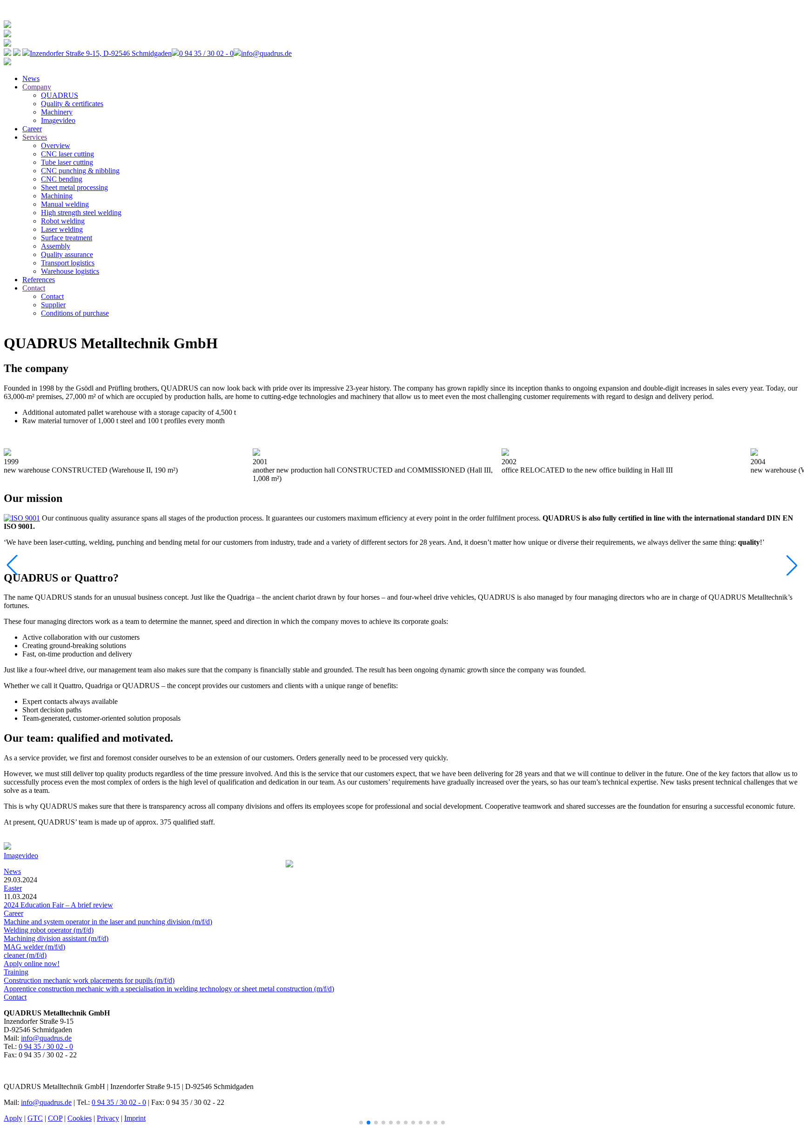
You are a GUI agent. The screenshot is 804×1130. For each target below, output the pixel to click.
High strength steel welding (81, 213)
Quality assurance (67, 254)
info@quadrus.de (46, 1038)
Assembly (55, 246)
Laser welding (62, 229)
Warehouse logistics (70, 271)
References (38, 280)
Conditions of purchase (75, 313)
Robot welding (63, 221)
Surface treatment (66, 238)
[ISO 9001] (22, 518)
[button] (361, 1122)
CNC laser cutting (67, 154)
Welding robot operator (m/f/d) (49, 930)
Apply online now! (32, 964)
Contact (33, 288)
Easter (13, 888)
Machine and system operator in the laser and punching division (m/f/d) (108, 922)
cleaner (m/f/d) (25, 955)
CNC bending (61, 179)
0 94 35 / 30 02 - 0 (46, 1046)
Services (34, 137)
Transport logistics (67, 263)
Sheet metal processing (74, 187)
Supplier (53, 305)
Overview (55, 145)
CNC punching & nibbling (80, 171)
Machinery (57, 112)
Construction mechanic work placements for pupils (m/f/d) (89, 980)
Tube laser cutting (67, 162)
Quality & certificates (72, 104)
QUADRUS (59, 95)
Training (16, 972)
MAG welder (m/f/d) (34, 947)
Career (32, 129)
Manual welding (65, 204)
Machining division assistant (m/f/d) (56, 938)
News (31, 78)
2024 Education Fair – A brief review (58, 905)
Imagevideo (58, 120)
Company (36, 87)
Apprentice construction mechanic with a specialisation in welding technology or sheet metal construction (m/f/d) (169, 989)
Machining (57, 196)
